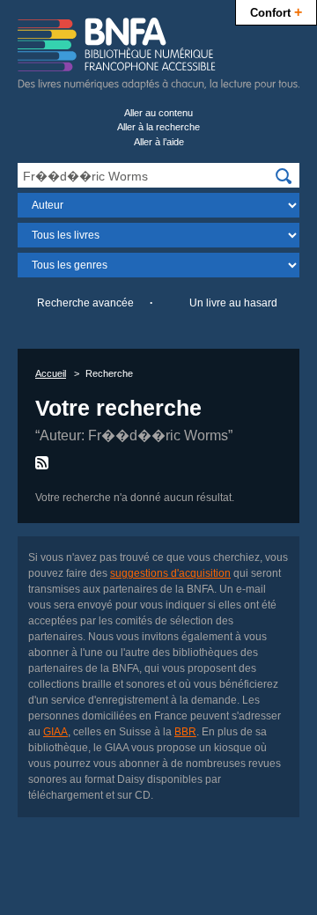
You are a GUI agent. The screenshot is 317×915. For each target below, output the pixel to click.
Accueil (50, 373)
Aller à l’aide (159, 142)
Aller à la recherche (158, 127)
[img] (283, 176)
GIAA (55, 732)
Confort (276, 11)
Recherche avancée (85, 303)
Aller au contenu (158, 112)
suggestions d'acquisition (170, 573)
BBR (185, 732)
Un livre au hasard (233, 303)
